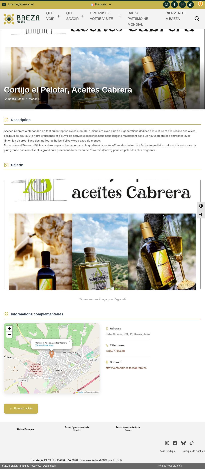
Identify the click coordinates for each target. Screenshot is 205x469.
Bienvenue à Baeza (175, 16)
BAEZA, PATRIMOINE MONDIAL (138, 19)
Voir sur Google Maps (44, 345)
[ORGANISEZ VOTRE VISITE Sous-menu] (120, 16)
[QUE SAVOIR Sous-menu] (82, 16)
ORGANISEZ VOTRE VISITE (101, 16)
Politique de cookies (193, 451)
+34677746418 (115, 351)
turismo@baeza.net (21, 4)
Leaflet (80, 392)
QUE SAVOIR (72, 16)
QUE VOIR (50, 16)
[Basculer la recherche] (197, 19)
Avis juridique (168, 451)
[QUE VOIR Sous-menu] (58, 16)
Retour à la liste (23, 408)
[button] (51, 354)
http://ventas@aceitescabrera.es (126, 367)
